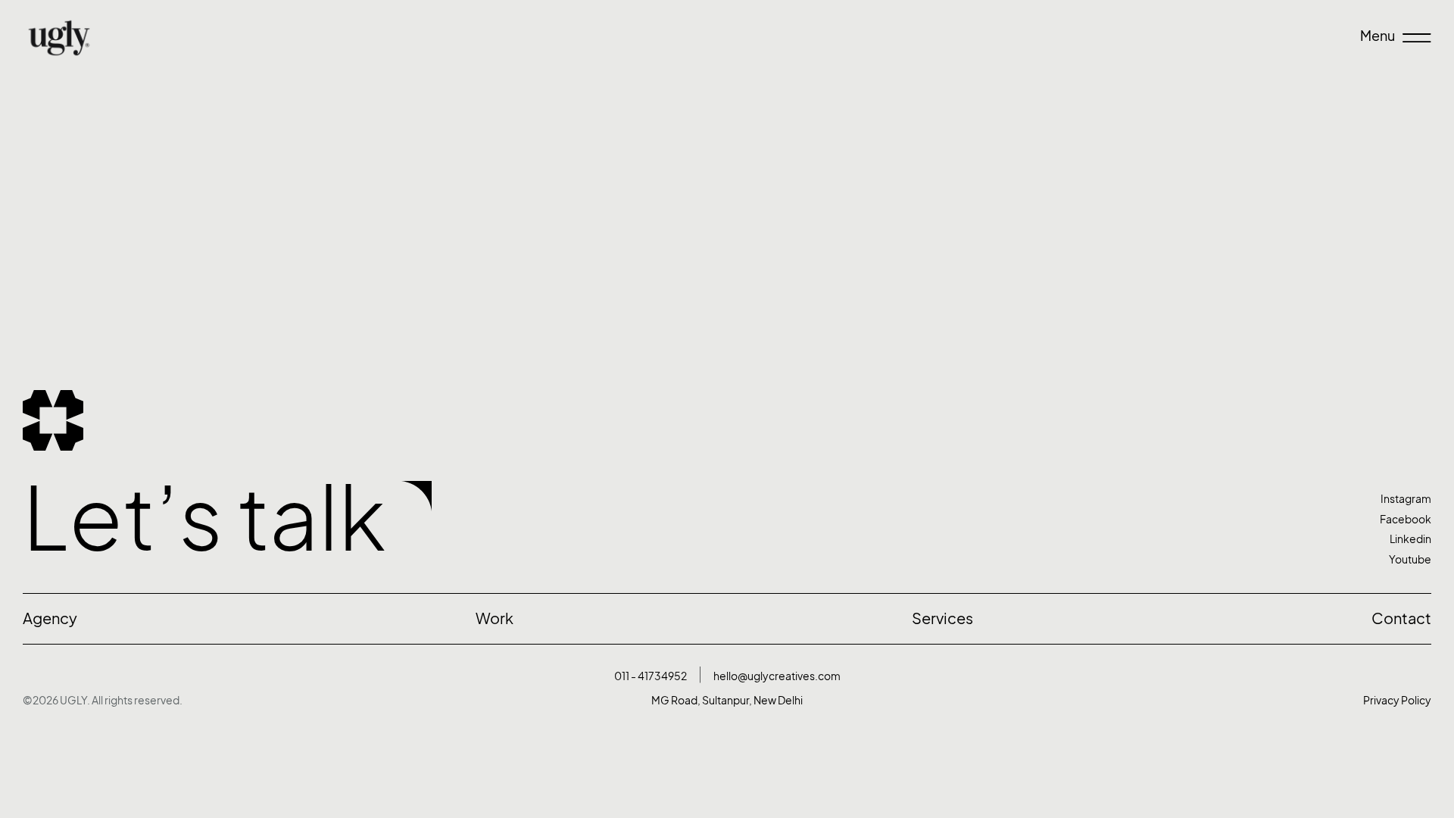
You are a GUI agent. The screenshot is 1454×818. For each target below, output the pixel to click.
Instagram (1406, 498)
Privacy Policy (1397, 700)
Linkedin (1410, 538)
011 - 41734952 (650, 676)
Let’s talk (204, 518)
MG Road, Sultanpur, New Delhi (727, 700)
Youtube (1410, 559)
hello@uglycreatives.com (777, 676)
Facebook (1405, 519)
